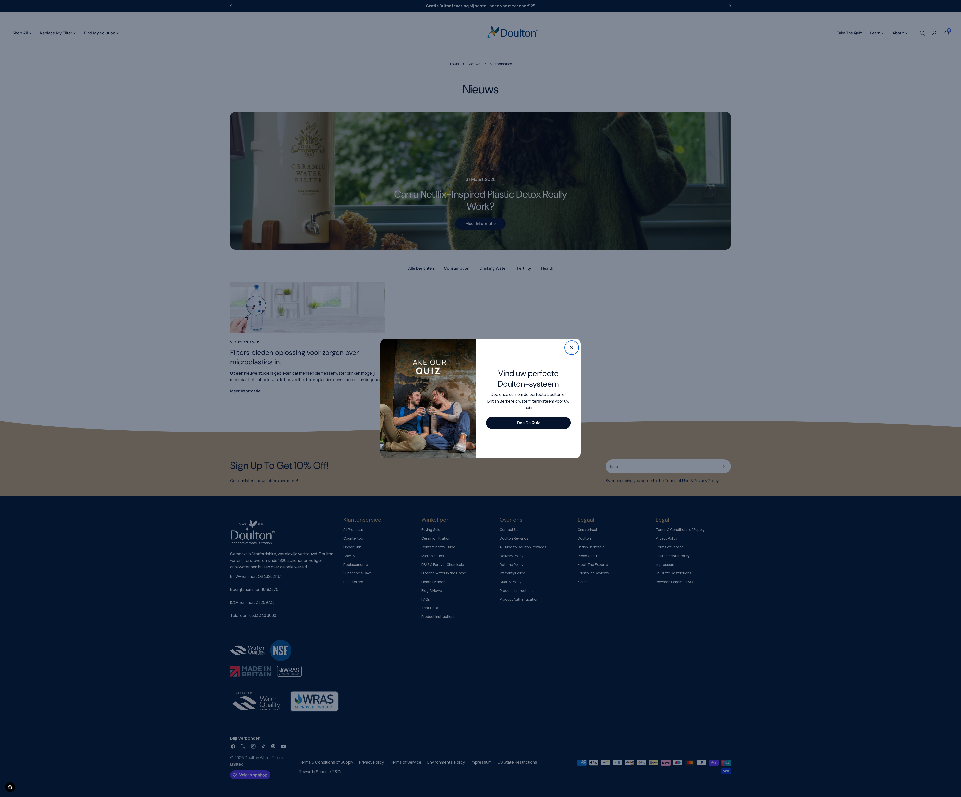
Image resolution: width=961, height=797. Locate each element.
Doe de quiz (528, 422)
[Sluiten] (572, 348)
